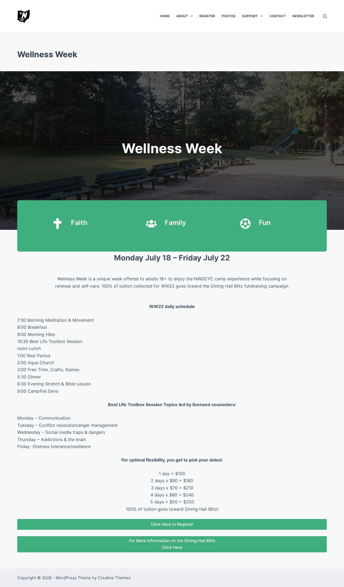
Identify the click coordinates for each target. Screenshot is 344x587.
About (182, 16)
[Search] (325, 16)
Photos (228, 16)
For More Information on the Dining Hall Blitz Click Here (172, 544)
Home (165, 16)
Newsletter (303, 16)
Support (250, 16)
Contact (278, 16)
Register (207, 16)
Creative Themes (114, 577)
